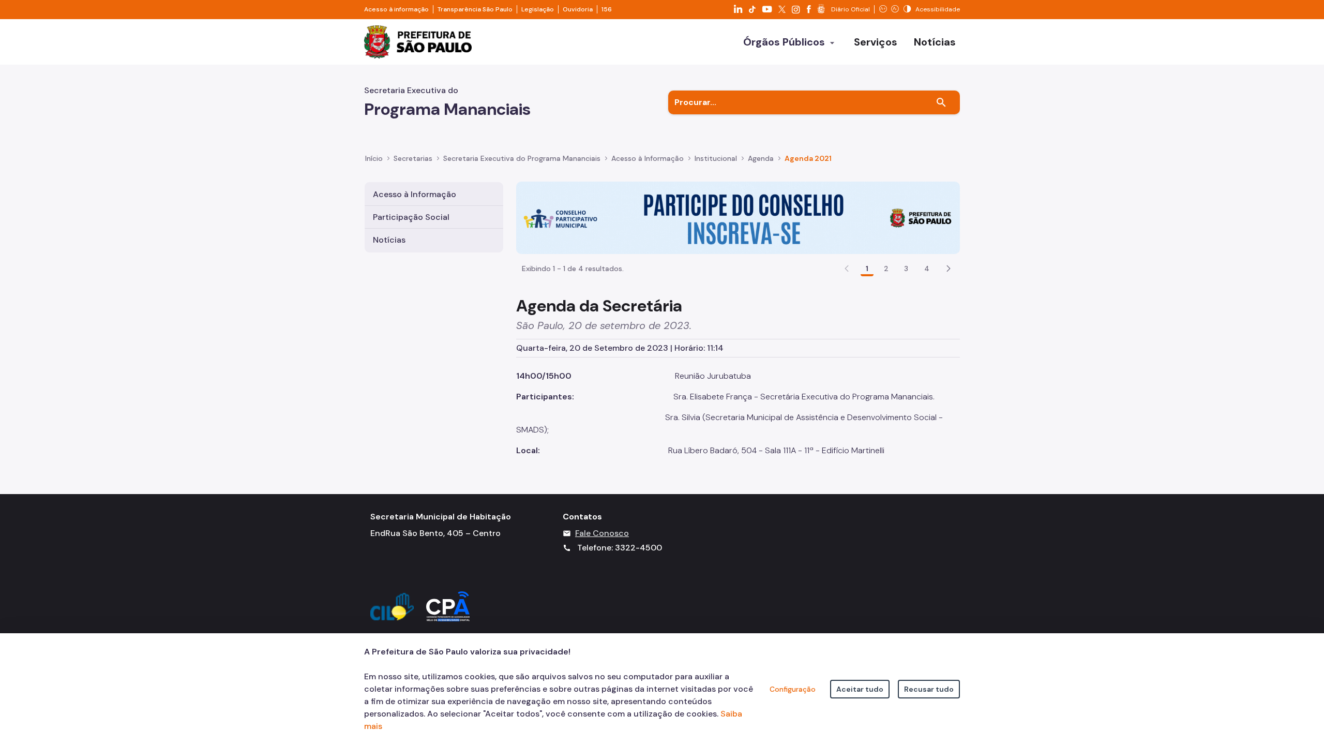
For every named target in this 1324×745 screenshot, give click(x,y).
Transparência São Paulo (475, 9)
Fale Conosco (602, 533)
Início (374, 158)
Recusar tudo (929, 689)
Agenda (761, 158)
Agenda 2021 (808, 158)
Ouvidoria (578, 9)
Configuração (793, 689)
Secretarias (413, 158)
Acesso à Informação (647, 158)
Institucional (716, 158)
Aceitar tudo (859, 689)
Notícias (389, 239)
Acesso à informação (396, 9)
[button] (948, 268)
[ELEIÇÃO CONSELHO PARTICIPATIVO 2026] (738, 217)
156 (606, 9)
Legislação (537, 9)
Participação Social (411, 217)
